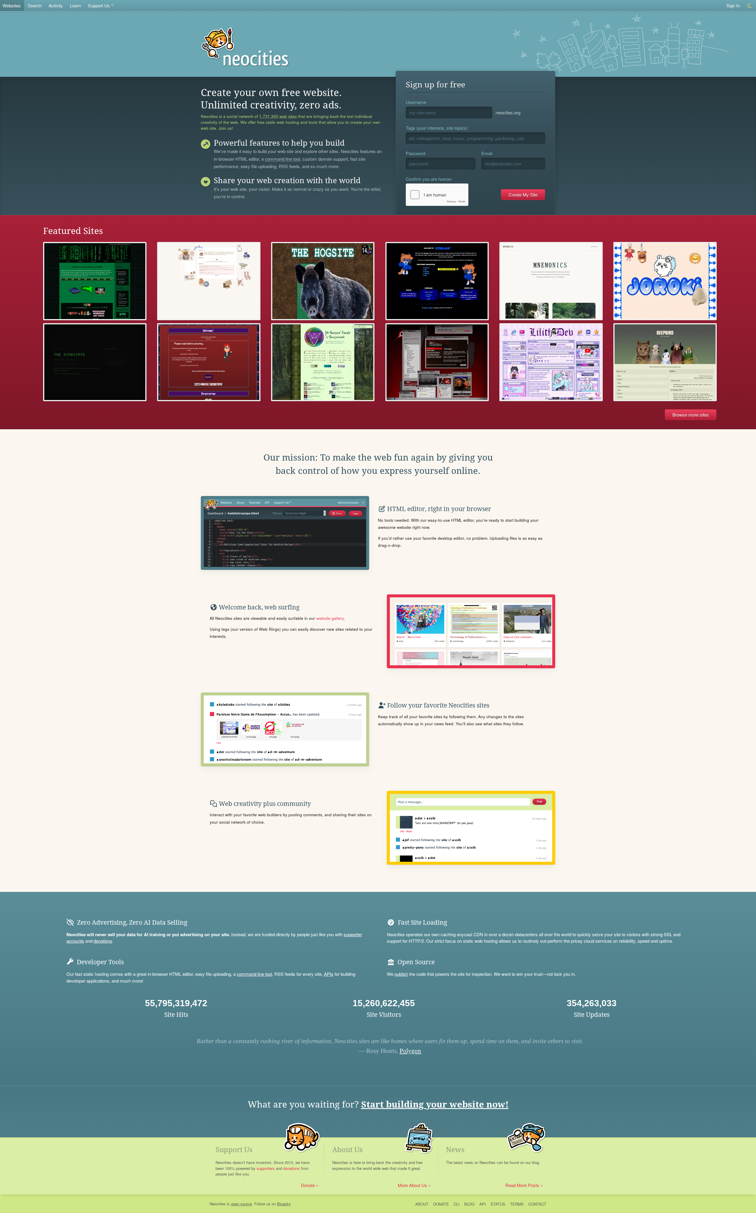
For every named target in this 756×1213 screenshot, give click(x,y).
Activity (56, 5)
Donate (308, 1185)
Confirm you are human (429, 179)
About (421, 1204)
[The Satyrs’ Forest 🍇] (322, 362)
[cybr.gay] (437, 281)
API (482, 1204)
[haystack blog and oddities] (94, 281)
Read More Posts (522, 1185)
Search (35, 5)
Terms (517, 1204)
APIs (328, 974)
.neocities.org (507, 112)
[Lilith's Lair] (551, 362)
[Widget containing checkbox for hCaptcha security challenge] (437, 194)
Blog (469, 1204)
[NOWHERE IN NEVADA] (437, 362)
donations (103, 941)
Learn (75, 5)
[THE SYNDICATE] (94, 362)
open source (241, 1204)
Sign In (733, 5)
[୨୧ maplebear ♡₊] (208, 281)
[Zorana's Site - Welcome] (208, 362)
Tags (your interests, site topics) (436, 128)
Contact (537, 1204)
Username (416, 102)
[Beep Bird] (665, 362)
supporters (266, 1168)
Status (498, 1204)
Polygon (410, 1050)
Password (415, 153)
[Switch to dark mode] (749, 6)
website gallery (330, 618)
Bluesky (284, 1204)
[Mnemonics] (551, 281)
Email (486, 153)
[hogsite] (322, 281)
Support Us (99, 5)
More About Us (412, 1185)
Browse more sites (690, 415)
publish (401, 974)
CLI (457, 1204)
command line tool (282, 159)
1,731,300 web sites (278, 116)
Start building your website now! (435, 1104)
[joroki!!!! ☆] (665, 281)
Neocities (218, 1204)
